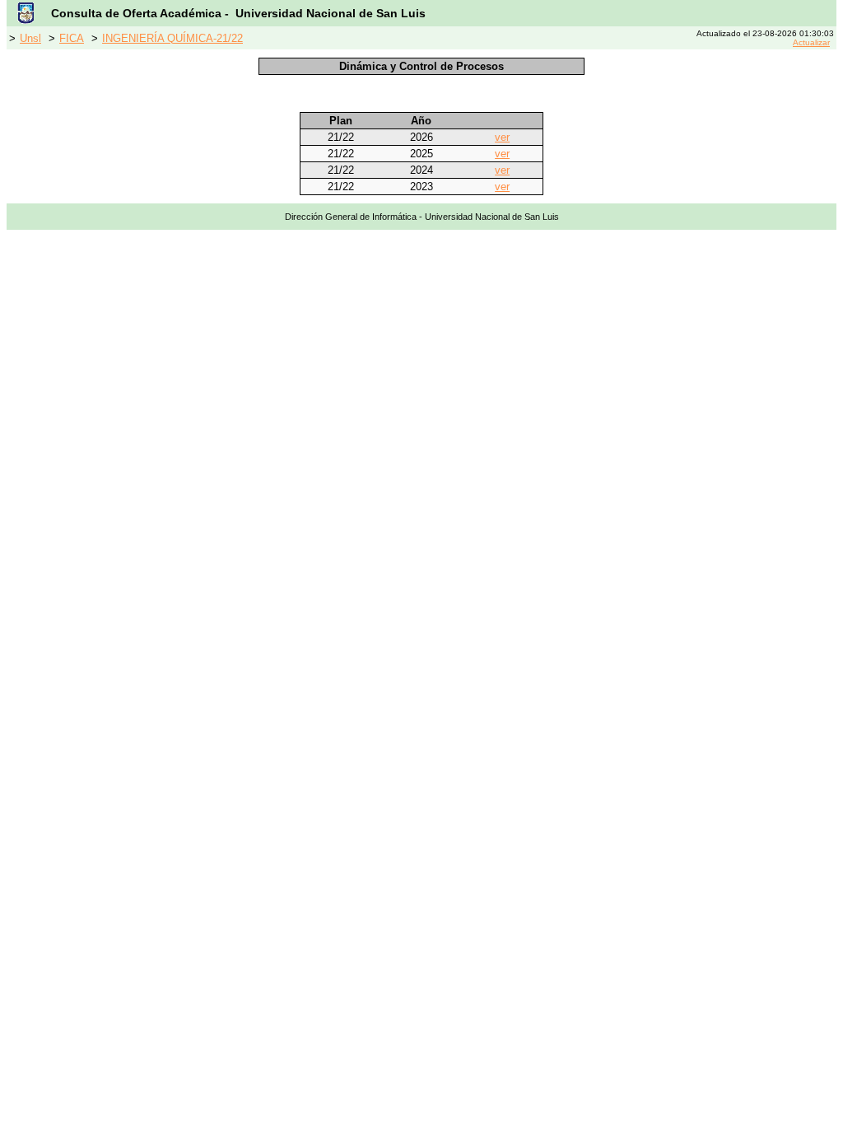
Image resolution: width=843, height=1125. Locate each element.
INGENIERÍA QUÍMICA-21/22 (172, 38)
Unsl (30, 38)
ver (502, 137)
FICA (71, 38)
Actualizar (811, 42)
